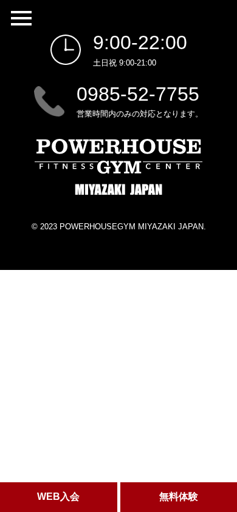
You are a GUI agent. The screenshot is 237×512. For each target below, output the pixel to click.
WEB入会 (58, 496)
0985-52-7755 (138, 94)
